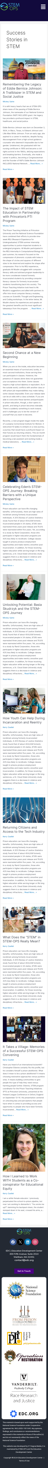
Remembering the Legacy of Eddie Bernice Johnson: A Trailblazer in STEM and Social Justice (22, 90)
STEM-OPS (22, 1449)
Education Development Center (30, 1458)
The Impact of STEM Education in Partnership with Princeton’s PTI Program (21, 214)
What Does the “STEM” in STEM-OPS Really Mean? (22, 939)
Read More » (8, 169)
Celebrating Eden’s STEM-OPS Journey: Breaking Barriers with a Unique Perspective (22, 493)
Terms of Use (24, 1461)
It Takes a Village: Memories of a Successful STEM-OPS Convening (24, 1051)
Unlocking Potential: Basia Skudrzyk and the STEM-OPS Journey (22, 609)
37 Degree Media (34, 1446)
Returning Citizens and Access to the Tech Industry (24, 829)
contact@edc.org (24, 1260)
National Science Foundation (14, 1425)
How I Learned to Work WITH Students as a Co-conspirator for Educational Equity (23, 1182)
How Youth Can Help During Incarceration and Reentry (24, 720)
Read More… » (36, 163)
